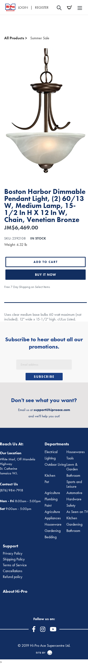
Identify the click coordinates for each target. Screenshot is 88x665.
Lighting (50, 458)
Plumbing (51, 499)
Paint (48, 505)
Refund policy (12, 576)
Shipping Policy (14, 559)
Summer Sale (39, 38)
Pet (47, 482)
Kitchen (50, 475)
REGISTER (42, 7)
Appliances (53, 518)
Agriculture (52, 493)
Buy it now (45, 275)
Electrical (51, 452)
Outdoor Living (55, 464)
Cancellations (12, 571)
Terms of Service (15, 565)
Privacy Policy (12, 553)
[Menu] (80, 7)
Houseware (53, 524)
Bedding (51, 537)
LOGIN (23, 7)
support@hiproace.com (52, 409)
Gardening (53, 530)
